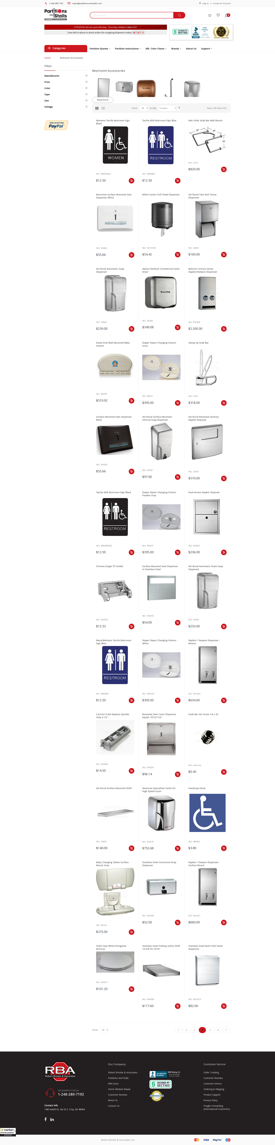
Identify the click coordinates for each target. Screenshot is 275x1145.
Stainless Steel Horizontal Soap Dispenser (159, 864)
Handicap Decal (196, 788)
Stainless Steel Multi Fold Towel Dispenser (205, 947)
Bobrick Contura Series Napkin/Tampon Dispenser (202, 270)
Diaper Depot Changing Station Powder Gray (159, 494)
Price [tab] (47, 81)
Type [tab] (47, 94)
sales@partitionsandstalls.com (87, 3)
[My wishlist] (218, 15)
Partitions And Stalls (118, 1077)
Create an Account (222, 3)
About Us (113, 1100)
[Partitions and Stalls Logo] (65, 16)
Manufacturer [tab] (51, 75)
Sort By (153, 108)
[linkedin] (52, 1119)
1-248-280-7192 (56, 3)
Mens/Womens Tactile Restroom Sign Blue (113, 642)
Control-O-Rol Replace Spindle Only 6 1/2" (112, 716)
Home (47, 57)
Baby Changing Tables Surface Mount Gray (112, 864)
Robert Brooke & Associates (123, 1072)
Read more (102, 99)
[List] (103, 108)
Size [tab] (46, 100)
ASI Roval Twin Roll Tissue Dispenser (202, 196)
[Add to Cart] (131, 180)
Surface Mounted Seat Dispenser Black (114, 418)
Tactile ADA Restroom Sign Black (113, 492)
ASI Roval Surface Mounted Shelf (114, 788)
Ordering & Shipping (214, 1089)
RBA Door (113, 1083)
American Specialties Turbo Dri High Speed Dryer (159, 790)
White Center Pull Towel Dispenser (161, 194)
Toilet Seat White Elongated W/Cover (111, 947)
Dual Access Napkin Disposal (203, 492)
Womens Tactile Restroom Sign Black (113, 122)
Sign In (205, 3)
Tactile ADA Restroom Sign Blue (159, 120)
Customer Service (213, 1083)
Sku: (98, 173)
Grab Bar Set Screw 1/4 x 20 (203, 714)
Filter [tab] (48, 66)
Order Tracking (211, 1072)
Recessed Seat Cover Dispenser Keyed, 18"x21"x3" (159, 716)
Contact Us (114, 1105)
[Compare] (210, 15)
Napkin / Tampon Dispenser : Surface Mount (204, 864)
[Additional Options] (56, 122)
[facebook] (46, 1119)
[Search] (179, 15)
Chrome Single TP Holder (109, 566)
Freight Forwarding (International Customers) (217, 1107)
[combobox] (131, 15)
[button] (8, 1132)
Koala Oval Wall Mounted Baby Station (113, 344)
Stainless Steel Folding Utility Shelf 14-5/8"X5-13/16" (161, 947)
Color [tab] (47, 88)
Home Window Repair (119, 1089)
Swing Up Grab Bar (198, 342)
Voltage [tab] (48, 106)
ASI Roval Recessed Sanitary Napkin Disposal (203, 418)
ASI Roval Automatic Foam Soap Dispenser (205, 568)
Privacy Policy (211, 1100)
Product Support (212, 1094)
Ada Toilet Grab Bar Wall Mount (205, 120)
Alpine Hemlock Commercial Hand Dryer (160, 270)
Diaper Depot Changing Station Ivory (159, 344)
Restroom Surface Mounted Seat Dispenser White (114, 196)
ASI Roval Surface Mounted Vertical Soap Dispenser (157, 418)
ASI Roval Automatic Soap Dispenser (110, 270)
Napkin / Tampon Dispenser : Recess (204, 642)
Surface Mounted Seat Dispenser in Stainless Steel (160, 568)
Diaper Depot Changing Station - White (160, 642)
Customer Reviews (117, 1094)
